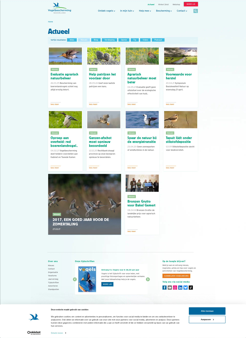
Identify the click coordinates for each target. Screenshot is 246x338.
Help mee (144, 10)
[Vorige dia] (74, 287)
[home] (59, 8)
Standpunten (53, 289)
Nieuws (84, 40)
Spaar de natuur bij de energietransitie (142, 140)
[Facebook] (164, 287)
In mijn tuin (126, 10)
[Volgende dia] (147, 287)
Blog (96, 40)
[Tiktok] (191, 287)
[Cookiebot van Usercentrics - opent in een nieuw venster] (34, 333)
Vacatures (52, 276)
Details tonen (57, 333)
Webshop (176, 4)
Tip (134, 40)
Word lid (107, 284)
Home (50, 22)
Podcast (158, 40)
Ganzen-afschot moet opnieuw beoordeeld (100, 142)
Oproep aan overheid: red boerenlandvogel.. (64, 142)
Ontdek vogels (105, 10)
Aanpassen (206, 319)
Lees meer (55, 104)
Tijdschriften (53, 283)
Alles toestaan (207, 311)
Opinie (124, 40)
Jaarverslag (53, 279)
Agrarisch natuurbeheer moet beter (141, 78)
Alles (72, 40)
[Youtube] (170, 287)
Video (145, 40)
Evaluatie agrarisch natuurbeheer (64, 76)
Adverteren (53, 286)
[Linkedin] (180, 287)
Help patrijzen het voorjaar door (102, 76)
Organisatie (53, 272)
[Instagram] (175, 287)
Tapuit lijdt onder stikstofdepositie (179, 140)
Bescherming (163, 10)
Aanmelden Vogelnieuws (176, 276)
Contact (181, 10)
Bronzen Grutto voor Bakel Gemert (141, 203)
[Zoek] (195, 11)
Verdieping (109, 40)
